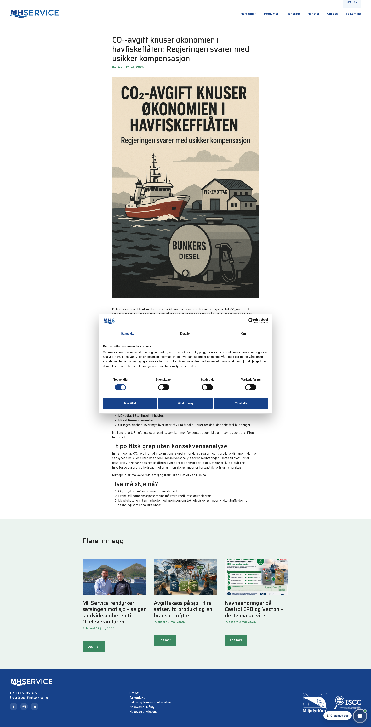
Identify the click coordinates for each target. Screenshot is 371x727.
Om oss (332, 13)
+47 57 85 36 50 (27, 693)
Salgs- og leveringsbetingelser (150, 703)
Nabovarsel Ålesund (143, 712)
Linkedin (34, 706)
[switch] (163, 387)
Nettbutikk (248, 13)
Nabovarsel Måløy (141, 707)
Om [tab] (243, 333)
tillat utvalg (185, 403)
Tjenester (293, 13)
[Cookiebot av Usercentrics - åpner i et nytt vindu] (251, 321)
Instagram (24, 706)
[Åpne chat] (360, 716)
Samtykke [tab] (127, 333)
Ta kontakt (353, 13)
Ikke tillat (130, 403)
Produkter (271, 13)
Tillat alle (241, 403)
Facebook (13, 706)
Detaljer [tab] (185, 333)
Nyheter (313, 13)
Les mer (93, 646)
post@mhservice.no (34, 698)
